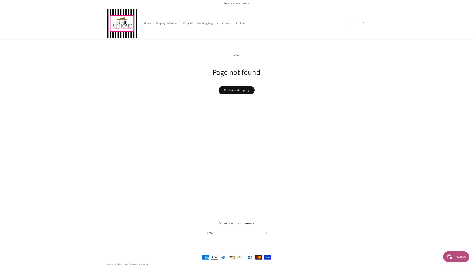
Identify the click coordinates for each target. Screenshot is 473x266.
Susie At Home (122, 264)
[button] (346, 23)
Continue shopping (236, 90)
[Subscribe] (266, 233)
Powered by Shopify (138, 264)
